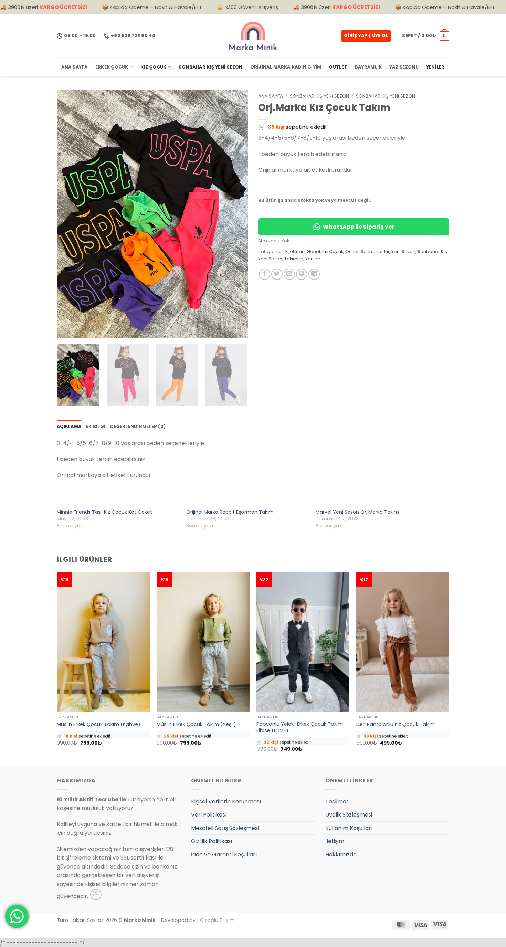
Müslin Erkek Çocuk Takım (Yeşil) (196, 724)
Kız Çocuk (153, 67)
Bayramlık (368, 67)
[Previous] (69, 214)
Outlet (338, 67)
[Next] (235, 214)
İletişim (334, 841)
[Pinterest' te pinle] (301, 274)
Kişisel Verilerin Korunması (226, 802)
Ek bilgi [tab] (95, 426)
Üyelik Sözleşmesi (348, 815)
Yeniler (435, 67)
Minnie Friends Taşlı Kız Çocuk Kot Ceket (104, 511)
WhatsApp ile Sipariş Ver (358, 227)
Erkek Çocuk (111, 67)
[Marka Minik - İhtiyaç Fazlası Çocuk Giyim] (253, 35)
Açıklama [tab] (69, 426)
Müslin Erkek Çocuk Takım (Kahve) (98, 724)
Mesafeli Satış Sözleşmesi (225, 828)
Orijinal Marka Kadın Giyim (285, 67)
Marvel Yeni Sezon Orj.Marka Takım (357, 511)
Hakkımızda (341, 855)
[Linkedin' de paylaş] (314, 274)
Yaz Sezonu (404, 67)
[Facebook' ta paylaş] (264, 274)
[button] (366, 36)
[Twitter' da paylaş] (277, 274)
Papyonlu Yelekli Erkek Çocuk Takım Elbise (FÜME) (299, 727)
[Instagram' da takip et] (96, 894)
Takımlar (293, 259)
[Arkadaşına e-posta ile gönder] (289, 274)
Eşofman (295, 251)
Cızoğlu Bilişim (217, 920)
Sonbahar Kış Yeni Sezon (211, 67)
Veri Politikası (208, 815)
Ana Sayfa (74, 67)
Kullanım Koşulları (348, 828)
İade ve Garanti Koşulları (224, 855)
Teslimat (337, 802)
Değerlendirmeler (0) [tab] (138, 426)
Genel (313, 251)
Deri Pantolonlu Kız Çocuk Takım (395, 724)
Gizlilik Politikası (211, 841)
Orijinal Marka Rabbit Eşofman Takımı (230, 511)
